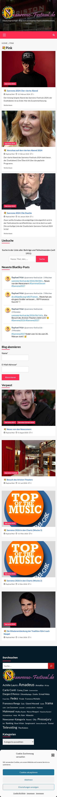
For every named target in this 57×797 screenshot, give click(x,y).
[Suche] (51, 666)
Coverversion (33, 690)
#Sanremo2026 (18, 320)
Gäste (42, 704)
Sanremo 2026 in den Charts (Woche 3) (24, 530)
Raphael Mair (10, 94)
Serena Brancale (41, 723)
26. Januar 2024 (23, 217)
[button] (53, 755)
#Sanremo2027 (18, 286)
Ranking (9, 723)
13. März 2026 (23, 534)
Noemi (29, 719)
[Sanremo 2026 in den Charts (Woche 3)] (28, 509)
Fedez (14, 698)
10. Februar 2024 (24, 94)
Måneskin (29, 715)
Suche (42, 259)
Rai (4, 723)
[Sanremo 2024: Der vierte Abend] (28, 69)
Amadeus (26, 684)
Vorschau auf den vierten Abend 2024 (24, 150)
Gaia (23, 704)
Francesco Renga (11, 703)
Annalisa (39, 685)
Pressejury (44, 719)
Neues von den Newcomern (19, 429)
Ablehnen (28, 779)
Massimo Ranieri (45, 712)
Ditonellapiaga (26, 694)
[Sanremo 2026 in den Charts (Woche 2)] (28, 559)
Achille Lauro (10, 685)
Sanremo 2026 (10, 523)
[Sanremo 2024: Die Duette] (28, 191)
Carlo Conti (9, 690)
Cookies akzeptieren (29, 772)
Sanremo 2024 (10, 84)
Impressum (31, 793)
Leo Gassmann (12, 707)
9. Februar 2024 (23, 154)
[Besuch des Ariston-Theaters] (28, 458)
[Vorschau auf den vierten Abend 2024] (28, 129)
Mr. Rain (21, 715)
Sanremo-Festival (11, 473)
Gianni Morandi (32, 703)
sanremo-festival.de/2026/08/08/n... (28, 281)
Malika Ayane (20, 712)
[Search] (53, 35)
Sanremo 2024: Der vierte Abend (22, 90)
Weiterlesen (8, 105)
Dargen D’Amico (11, 694)
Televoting (10, 727)
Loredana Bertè (31, 707)
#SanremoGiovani (37, 283)
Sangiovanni (30, 723)
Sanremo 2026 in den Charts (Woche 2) (24, 580)
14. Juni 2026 (22, 483)
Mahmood (8, 711)
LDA (4, 708)
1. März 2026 (22, 637)
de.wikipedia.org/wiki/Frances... (25, 296)
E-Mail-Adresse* (9, 364)
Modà (15, 715)
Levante (22, 708)
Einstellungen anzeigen (28, 787)
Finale (21, 699)
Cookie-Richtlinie (19, 793)
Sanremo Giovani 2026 (26, 422)
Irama (49, 703)
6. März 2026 (22, 584)
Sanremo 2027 (10, 422)
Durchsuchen (10, 658)
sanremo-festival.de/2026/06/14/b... (28, 315)
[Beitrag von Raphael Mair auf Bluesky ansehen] (28, 332)
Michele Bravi (7, 715)
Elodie (35, 694)
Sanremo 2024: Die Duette (19, 213)
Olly (34, 719)
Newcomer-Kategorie (14, 719)
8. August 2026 (23, 433)
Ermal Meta (44, 694)
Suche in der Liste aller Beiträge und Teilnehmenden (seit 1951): (28, 252)
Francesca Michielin (32, 699)
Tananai (51, 723)
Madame (40, 708)
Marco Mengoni (33, 712)
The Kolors (23, 727)
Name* (5, 353)
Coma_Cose (22, 690)
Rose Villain (19, 723)
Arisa (47, 685)
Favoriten (6, 699)
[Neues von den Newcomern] (28, 408)
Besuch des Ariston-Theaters (20, 479)
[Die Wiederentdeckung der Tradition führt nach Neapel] (28, 610)
